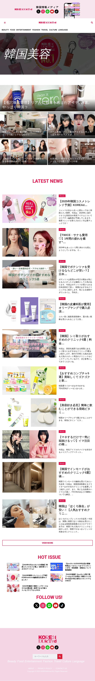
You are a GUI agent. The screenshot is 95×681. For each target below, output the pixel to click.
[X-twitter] (36, 605)
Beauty (5, 30)
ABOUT (31, 668)
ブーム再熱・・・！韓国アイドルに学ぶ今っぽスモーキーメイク (71, 133)
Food (12, 30)
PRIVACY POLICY (45, 668)
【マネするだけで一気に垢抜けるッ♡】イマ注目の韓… (74, 440)
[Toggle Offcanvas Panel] (5, 23)
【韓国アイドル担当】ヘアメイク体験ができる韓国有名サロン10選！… (23, 160)
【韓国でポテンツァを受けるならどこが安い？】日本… (74, 270)
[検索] (59, 656)
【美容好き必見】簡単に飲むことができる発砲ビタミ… (75, 409)
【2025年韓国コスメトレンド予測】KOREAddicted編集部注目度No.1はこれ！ (35, 577)
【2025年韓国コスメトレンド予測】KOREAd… (74, 203)
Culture (53, 30)
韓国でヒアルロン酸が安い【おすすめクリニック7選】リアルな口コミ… (23, 133)
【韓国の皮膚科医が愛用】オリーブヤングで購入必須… (75, 308)
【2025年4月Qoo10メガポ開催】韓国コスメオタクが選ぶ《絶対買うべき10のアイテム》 (35, 567)
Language (63, 30)
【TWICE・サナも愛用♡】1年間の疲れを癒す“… (73, 238)
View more (47, 543)
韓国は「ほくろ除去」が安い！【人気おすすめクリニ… (74, 510)
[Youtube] (52, 11)
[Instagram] (43, 11)
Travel (44, 30)
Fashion (36, 30)
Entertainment (23, 30)
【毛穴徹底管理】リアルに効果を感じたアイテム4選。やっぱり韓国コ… (47, 105)
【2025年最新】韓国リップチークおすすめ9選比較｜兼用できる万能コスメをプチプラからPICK (35, 588)
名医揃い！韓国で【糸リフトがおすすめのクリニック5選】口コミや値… (71, 160)
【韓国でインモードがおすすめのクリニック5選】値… (75, 472)
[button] (92, 23)
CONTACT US (61, 668)
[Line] (47, 11)
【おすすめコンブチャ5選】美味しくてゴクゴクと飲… (74, 377)
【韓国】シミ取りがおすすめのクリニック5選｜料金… (75, 339)
